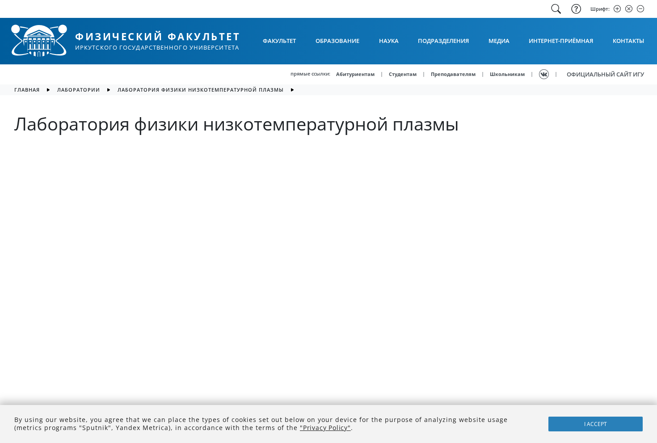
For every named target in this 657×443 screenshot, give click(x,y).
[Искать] (556, 9)
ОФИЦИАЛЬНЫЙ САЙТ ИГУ (605, 74)
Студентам (403, 74)
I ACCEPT (595, 424)
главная (27, 89)
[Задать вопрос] (575, 9)
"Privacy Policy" (325, 427)
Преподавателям (453, 74)
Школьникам (507, 74)
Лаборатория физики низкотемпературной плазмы (201, 89)
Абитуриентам (355, 74)
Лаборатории (78, 89)
